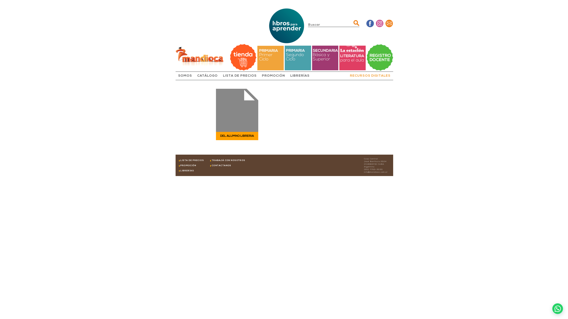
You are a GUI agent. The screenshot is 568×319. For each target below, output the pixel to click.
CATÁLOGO (207, 76)
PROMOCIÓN (273, 76)
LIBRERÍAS (299, 76)
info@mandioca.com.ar (376, 172)
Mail (389, 23)
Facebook (370, 23)
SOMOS (185, 76)
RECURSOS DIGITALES (370, 76)
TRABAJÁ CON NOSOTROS (228, 160)
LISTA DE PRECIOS (240, 76)
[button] (557, 308)
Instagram (380, 23)
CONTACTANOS (221, 166)
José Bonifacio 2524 (375, 161)
